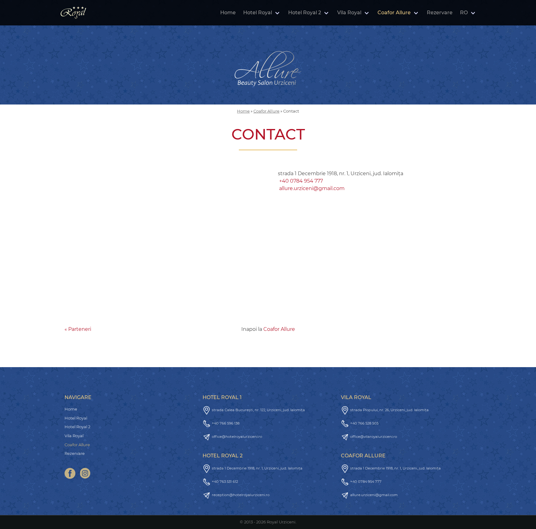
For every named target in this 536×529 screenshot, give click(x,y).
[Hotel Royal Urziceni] (73, 13)
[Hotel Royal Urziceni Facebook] (70, 473)
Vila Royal (349, 13)
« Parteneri (78, 329)
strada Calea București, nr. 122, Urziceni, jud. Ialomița (258, 410)
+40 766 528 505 (364, 423)
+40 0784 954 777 (301, 181)
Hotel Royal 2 (304, 13)
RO (464, 13)
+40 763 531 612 (225, 481)
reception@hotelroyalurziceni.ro (241, 495)
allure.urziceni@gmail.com (312, 188)
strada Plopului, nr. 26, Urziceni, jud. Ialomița (389, 410)
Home (228, 13)
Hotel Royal (257, 13)
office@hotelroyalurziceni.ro (237, 436)
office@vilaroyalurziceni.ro (373, 436)
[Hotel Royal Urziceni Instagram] (85, 473)
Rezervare (440, 13)
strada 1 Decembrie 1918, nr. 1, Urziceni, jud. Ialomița (257, 468)
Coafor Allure (394, 13)
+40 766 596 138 (225, 423)
